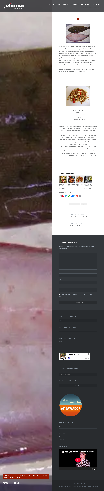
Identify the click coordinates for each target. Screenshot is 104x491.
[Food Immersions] (14, 9)
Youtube (61, 436)
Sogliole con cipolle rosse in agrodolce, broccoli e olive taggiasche (62, 187)
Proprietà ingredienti (29, 475)
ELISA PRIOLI (70, 192)
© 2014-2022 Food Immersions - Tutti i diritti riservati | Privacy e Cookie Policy (75, 486)
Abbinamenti (74, 4)
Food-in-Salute (9, 475)
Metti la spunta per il (64, 381)
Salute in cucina (42, 475)
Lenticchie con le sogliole (79, 185)
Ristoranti (97, 4)
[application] (78, 459)
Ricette (65, 4)
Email (61, 279)
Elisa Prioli (57, 4)
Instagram (62, 433)
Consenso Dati (73, 381)
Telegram (61, 439)
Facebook (61, 427)
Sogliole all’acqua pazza (71, 185)
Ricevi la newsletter (64, 372)
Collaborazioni (87, 7)
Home (49, 4)
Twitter (61, 430)
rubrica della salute (75, 204)
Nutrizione (18, 475)
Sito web (62, 287)
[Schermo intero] (95, 469)
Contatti (97, 7)
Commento (62, 252)
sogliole (84, 204)
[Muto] (92, 469)
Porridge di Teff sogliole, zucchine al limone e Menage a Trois (88, 186)
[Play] (61, 469)
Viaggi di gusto (85, 4)
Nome (61, 272)
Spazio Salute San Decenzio (12, 477)
